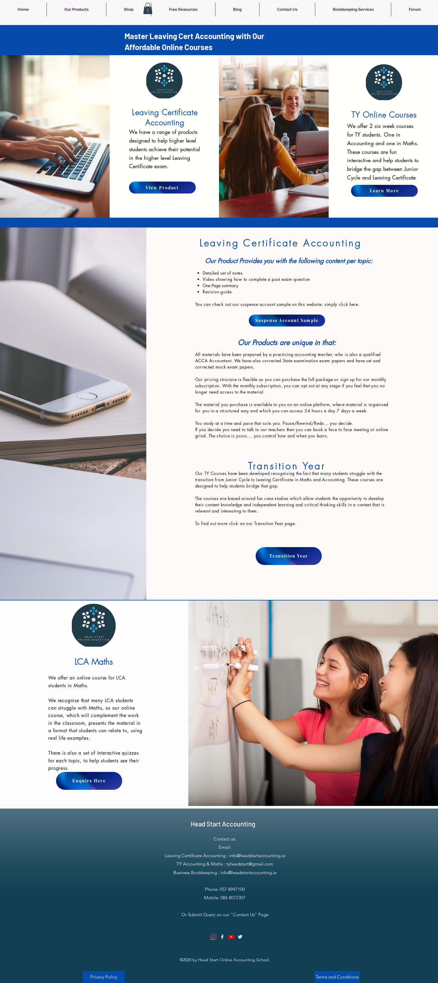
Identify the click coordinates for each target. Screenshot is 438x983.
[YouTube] (231, 937)
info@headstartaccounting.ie (257, 855)
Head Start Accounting (223, 824)
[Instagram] (213, 937)
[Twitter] (240, 937)
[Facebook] (222, 937)
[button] (148, 8)
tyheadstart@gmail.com (249, 864)
